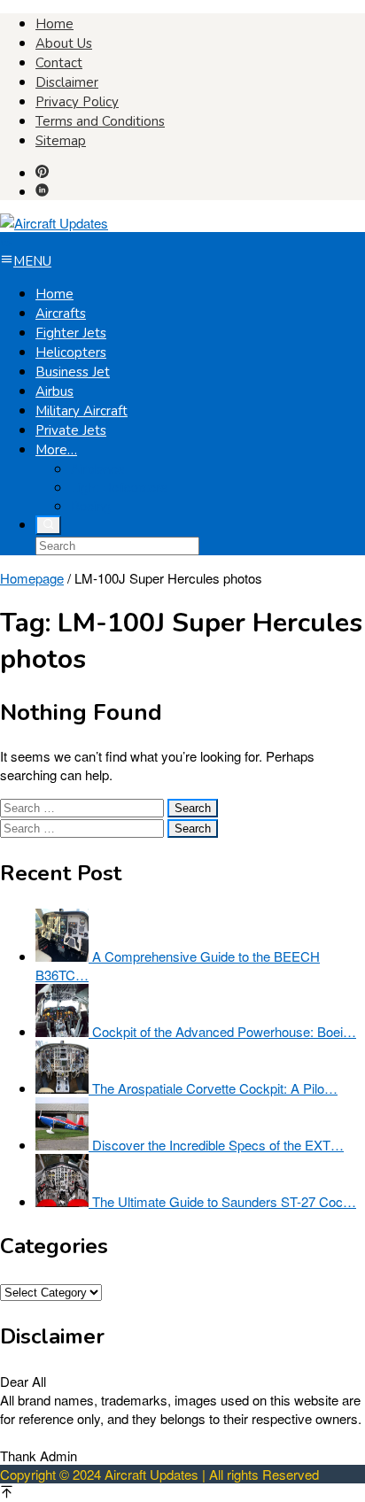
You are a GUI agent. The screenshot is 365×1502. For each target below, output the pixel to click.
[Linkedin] (42, 191)
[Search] (48, 525)
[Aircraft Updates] (54, 222)
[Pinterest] (42, 172)
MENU (32, 261)
